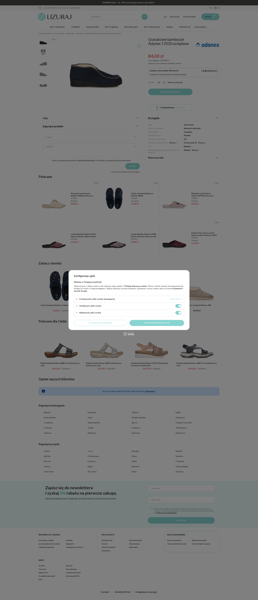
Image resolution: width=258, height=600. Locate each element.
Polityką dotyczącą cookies (135, 286)
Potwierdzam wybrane (100, 323)
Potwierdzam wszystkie (157, 323)
